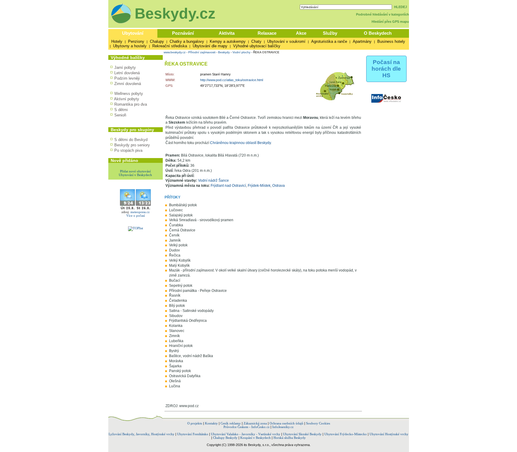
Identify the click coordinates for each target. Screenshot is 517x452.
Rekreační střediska (169, 46)
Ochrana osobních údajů (286, 423)
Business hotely (391, 41)
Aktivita (227, 33)
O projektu (194, 423)
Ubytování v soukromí (286, 41)
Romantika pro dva (130, 104)
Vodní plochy (241, 52)
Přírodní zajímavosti (201, 52)
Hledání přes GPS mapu (390, 21)
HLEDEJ (400, 7)
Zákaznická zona (255, 423)
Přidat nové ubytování (135, 171)
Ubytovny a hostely (130, 46)
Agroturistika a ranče (329, 41)
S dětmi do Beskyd (131, 139)
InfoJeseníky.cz (283, 427)
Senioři (120, 115)
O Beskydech (378, 33)
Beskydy (224, 52)
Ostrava (278, 185)
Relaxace (267, 33)
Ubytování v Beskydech (135, 175)
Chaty (256, 41)
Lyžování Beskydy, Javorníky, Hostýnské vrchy (141, 434)
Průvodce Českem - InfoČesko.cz (246, 427)
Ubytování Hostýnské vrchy (388, 434)
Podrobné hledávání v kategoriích (382, 14)
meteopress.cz (140, 212)
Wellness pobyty (128, 93)
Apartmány (362, 41)
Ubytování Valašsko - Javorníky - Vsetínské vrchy (245, 434)
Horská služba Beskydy (289, 437)
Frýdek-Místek (259, 185)
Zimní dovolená (127, 83)
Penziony (136, 41)
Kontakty (211, 423)
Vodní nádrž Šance (213, 180)
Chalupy (157, 41)
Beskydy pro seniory (132, 145)
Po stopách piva (128, 150)
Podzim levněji (127, 78)
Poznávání (183, 33)
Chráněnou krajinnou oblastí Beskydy (240, 143)
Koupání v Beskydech (255, 437)
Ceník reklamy (231, 423)
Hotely (116, 41)
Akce (301, 33)
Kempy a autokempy (228, 41)
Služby (330, 33)
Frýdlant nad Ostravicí (228, 185)
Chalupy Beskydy (225, 437)
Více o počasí (135, 215)
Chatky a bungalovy (187, 41)
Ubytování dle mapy (210, 46)
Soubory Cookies (318, 423)
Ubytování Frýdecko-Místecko (345, 434)
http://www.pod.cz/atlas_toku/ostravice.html (231, 80)
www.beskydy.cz (174, 52)
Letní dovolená (127, 73)
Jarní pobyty (125, 67)
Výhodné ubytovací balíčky (256, 46)
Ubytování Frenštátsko (192, 434)
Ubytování (132, 33)
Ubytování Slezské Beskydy (302, 434)
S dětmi (121, 109)
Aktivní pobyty (126, 99)
